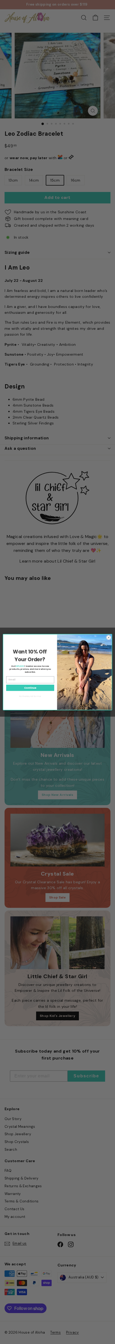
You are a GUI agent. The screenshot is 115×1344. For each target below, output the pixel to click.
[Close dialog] (108, 637)
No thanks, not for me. (30, 696)
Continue (30, 687)
